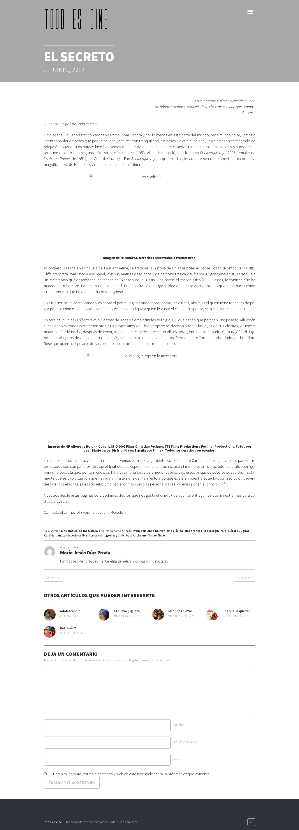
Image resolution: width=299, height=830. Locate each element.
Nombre (180, 725)
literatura (89, 535)
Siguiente (245, 578)
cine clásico (174, 531)
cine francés (193, 531)
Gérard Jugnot (239, 531)
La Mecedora (71, 535)
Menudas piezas (180, 611)
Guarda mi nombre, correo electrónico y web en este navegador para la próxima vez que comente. (130, 773)
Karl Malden (52, 535)
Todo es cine (53, 822)
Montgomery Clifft (111, 535)
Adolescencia (70, 611)
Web (177, 759)
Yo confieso (156, 535)
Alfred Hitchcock (134, 531)
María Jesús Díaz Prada (85, 552)
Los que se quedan (237, 611)
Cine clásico (69, 531)
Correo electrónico (186, 742)
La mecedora (88, 531)
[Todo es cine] (78, 19)
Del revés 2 (68, 628)
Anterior (53, 578)
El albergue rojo (215, 531)
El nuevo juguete (127, 611)
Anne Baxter (156, 531)
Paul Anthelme (136, 535)
